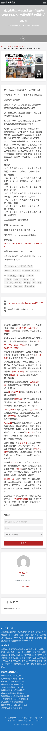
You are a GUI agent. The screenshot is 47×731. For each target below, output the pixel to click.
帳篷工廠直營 (18, 371)
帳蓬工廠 (11, 720)
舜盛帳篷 (14, 374)
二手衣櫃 (25, 279)
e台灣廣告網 (9, 2)
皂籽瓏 (19, 469)
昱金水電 (8, 423)
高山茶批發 (21, 328)
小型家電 (8, 286)
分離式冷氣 (9, 283)
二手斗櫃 (30, 276)
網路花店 (38, 717)
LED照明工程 (14, 392)
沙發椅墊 (23, 443)
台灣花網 (23, 705)
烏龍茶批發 (33, 328)
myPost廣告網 (7, 675)
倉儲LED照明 (20, 344)
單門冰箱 (18, 283)
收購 (15, 286)
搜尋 (24, 543)
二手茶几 (17, 279)
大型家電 (27, 283)
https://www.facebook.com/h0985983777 (25, 303)
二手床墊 (21, 276)
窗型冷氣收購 (29, 286)
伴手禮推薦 (28, 717)
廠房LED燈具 (34, 720)
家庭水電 (12, 416)
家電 (39, 283)
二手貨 (19, 699)
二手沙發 (8, 279)
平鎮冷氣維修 (10, 409)
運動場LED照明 (11, 347)
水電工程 (30, 432)
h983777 (23, 572)
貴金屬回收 (9, 479)
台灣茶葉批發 (6, 708)
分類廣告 (20, 681)
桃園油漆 (18, 399)
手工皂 (13, 462)
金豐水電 (34, 409)
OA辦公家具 (11, 276)
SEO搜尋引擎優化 (8, 687)
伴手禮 (22, 696)
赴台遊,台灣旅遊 (8, 693)
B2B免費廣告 (10, 717)
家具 (34, 283)
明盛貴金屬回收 (21, 499)
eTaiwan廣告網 (17, 684)
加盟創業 (17, 702)
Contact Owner (23, 586)
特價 (20, 286)
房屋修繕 (5, 678)
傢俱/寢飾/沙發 (15, 26)
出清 (32, 279)
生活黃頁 (21, 690)
